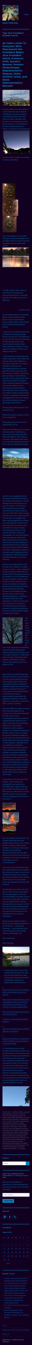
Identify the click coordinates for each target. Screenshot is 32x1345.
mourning (26, 1117)
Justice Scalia (22, 1130)
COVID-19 (5, 1115)
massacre (16, 1132)
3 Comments (21, 1148)
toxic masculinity (7, 1145)
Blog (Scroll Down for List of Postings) (15, 1330)
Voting (22, 1146)
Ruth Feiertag (10, 23)
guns (12, 1130)
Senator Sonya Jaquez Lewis (10, 1141)
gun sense (25, 1128)
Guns (24, 1115)
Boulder (26, 1121)
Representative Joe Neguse (14, 1135)
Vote (18, 1146)
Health (4, 1117)
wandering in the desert (9, 1148)
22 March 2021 (11, 1121)
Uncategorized (23, 1119)
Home (4, 1326)
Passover (10, 1134)
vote (3, 1121)
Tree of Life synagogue (19, 1145)
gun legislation (17, 1128)
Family (20, 1115)
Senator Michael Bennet (18, 1139)
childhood (15, 1112)
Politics (15, 1134)
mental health (23, 1132)
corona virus (12, 1124)
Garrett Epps (13, 1126)
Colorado (21, 1123)
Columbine (5, 1124)
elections (15, 1115)
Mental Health (11, 1117)
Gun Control (9, 1128)
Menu (27, 14)
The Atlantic (24, 1143)
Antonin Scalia (19, 1121)
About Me (6, 1334)
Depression (5, 1126)
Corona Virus (14, 1114)
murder (4, 1134)
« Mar (8, 1263)
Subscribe (8, 1201)
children (21, 1112)
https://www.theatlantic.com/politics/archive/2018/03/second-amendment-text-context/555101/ (16, 1041)
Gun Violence (6, 1130)
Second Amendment (14, 1137)
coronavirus (22, 1114)
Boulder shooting (7, 1123)
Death (10, 1115)
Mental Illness (19, 1117)
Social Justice (15, 1119)
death (24, 1124)
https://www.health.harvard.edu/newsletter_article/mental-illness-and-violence (16, 992)
